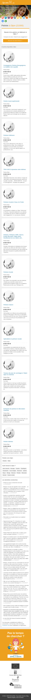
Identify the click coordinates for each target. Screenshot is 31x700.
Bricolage (13, 468)
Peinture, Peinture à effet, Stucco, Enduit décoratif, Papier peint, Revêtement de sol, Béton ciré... (13, 236)
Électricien (19, 470)
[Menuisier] (18, 18)
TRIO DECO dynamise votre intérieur (14, 169)
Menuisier (13, 472)
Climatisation (5, 470)
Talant (9, 460)
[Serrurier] (3, 18)
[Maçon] (27, 18)
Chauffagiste (23, 468)
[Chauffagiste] (12, 18)
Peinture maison (8, 305)
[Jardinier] (6, 21)
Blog (27, 696)
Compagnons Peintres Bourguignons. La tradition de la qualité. (14, 66)
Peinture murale (8, 272)
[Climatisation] (24, 18)
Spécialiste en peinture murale (12, 339)
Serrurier (4, 475)
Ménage (8, 472)
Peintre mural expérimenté (11, 101)
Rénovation (24, 472)
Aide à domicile (6, 468)
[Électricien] (9, 18)
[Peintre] (15, 18)
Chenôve (5, 460)
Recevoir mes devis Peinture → (15, 40)
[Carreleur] (3, 21)
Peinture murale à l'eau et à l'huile (13, 202)
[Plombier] (6, 18)
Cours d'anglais (12, 470)
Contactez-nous (6, 625)
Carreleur (18, 468)
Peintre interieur (8, 441)
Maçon (4, 472)
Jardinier (25, 470)
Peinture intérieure (9, 135)
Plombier (19, 472)
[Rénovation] (21, 18)
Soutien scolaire (11, 475)
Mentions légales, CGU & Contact (15, 697)
